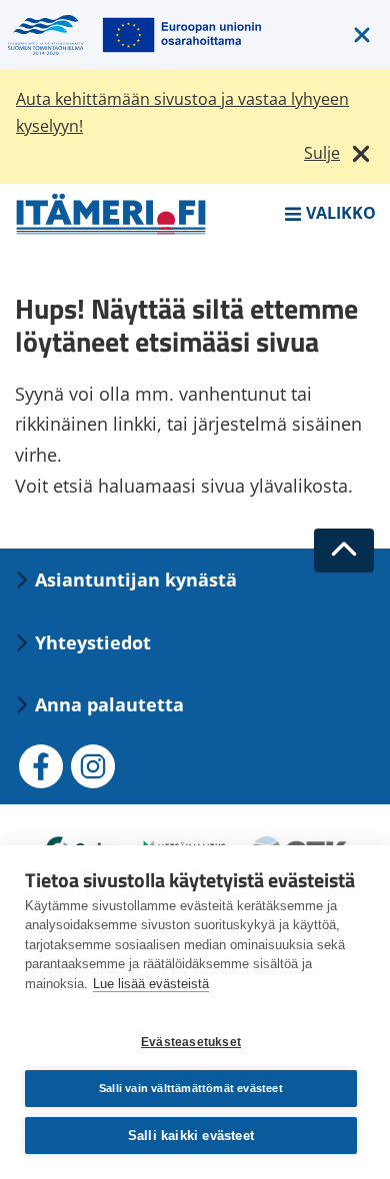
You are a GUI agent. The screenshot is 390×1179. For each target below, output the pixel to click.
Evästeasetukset (191, 1042)
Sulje (322, 153)
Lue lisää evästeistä (151, 983)
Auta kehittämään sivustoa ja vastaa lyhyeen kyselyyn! (182, 112)
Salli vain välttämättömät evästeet (191, 1088)
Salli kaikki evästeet (191, 1135)
